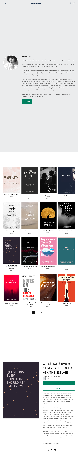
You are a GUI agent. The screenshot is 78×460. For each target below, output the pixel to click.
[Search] (70, 3)
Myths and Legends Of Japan (30, 266)
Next (42, 312)
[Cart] (75, 3)
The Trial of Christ (66, 303)
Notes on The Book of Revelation (30, 303)
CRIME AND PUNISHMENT (11, 303)
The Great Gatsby (29, 231)
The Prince (66, 196)
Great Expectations (66, 267)
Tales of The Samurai (48, 231)
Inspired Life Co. (38, 3)
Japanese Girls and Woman (48, 266)
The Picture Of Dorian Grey (66, 231)
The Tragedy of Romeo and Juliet (48, 195)
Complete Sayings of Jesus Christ (48, 303)
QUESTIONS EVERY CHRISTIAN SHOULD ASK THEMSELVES (11, 267)
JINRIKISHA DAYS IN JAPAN (11, 194)
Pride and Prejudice (11, 231)
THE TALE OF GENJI (29, 196)
